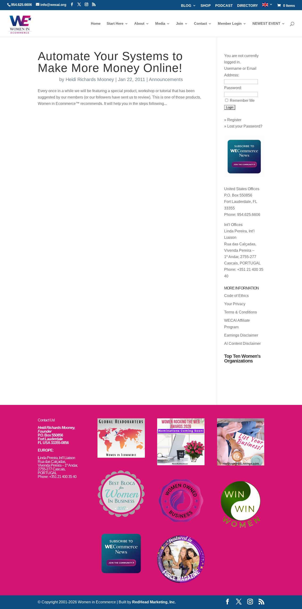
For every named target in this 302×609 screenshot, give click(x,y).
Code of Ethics (236, 296)
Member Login (230, 23)
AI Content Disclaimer (242, 344)
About (139, 23)
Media (160, 23)
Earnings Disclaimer (241, 335)
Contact (200, 23)
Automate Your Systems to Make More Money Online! (110, 61)
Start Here (115, 23)
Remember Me (242, 101)
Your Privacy (234, 304)
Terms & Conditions (240, 312)
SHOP (206, 6)
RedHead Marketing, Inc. (154, 602)
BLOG (186, 6)
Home (96, 23)
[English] (267, 6)
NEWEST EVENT (266, 23)
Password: (233, 88)
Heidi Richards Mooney (90, 79)
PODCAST (224, 6)
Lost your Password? (244, 126)
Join (179, 23)
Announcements (166, 79)
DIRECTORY (247, 6)
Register (234, 120)
